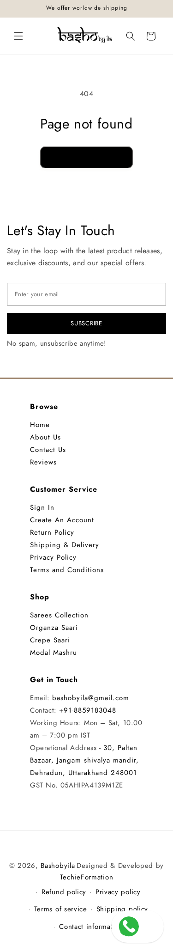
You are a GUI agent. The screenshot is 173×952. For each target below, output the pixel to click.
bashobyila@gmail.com (90, 698)
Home (40, 425)
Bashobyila (58, 865)
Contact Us (48, 450)
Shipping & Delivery (64, 545)
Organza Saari (54, 627)
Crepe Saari (50, 640)
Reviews (43, 462)
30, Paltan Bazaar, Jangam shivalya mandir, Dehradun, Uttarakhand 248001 (84, 760)
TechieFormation (86, 877)
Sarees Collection (59, 615)
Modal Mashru (53, 652)
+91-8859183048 (87, 710)
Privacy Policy (53, 557)
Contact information (91, 926)
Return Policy (52, 532)
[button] (18, 36)
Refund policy (64, 892)
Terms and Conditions (67, 570)
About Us (45, 437)
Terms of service (60, 909)
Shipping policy (122, 909)
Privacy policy (118, 892)
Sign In (42, 507)
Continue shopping (86, 157)
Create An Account (62, 520)
